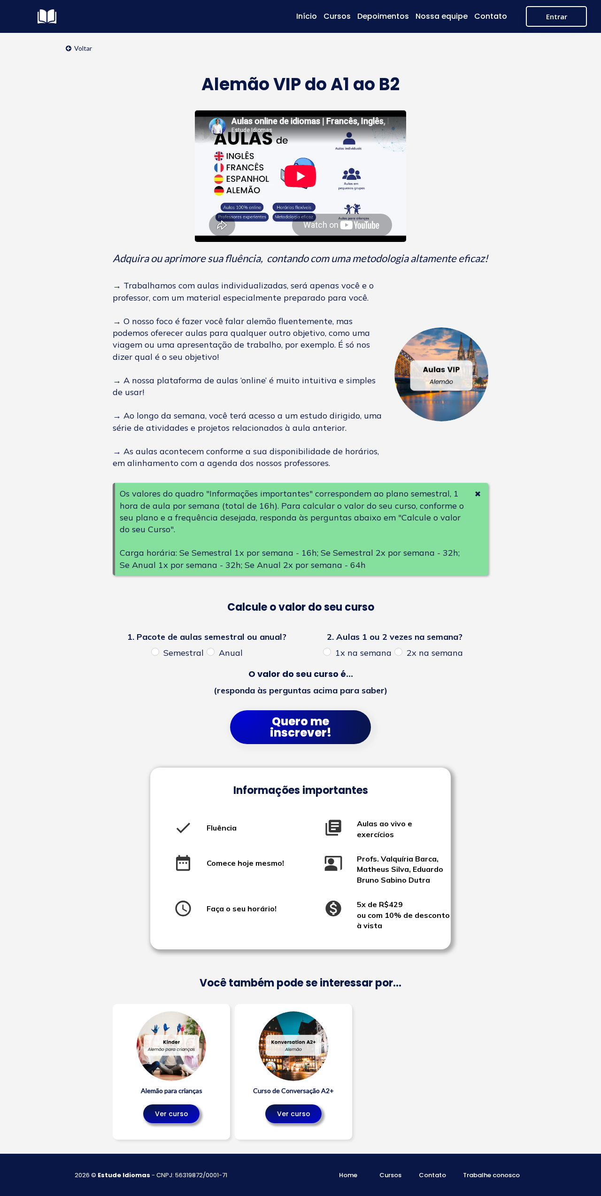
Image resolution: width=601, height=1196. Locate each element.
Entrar (556, 16)
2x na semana (435, 653)
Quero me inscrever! (300, 727)
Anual (231, 653)
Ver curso (171, 1113)
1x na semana (363, 653)
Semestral (183, 653)
